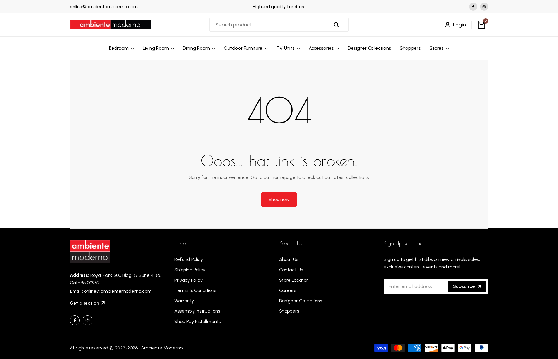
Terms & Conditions (195, 290)
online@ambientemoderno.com (104, 6)
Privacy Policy (188, 280)
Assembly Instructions (197, 311)
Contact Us (291, 269)
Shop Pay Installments (197, 321)
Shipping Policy (189, 269)
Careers (287, 290)
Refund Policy (188, 259)
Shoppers (289, 311)
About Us (288, 259)
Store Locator (293, 280)
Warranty (184, 301)
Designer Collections (300, 301)
